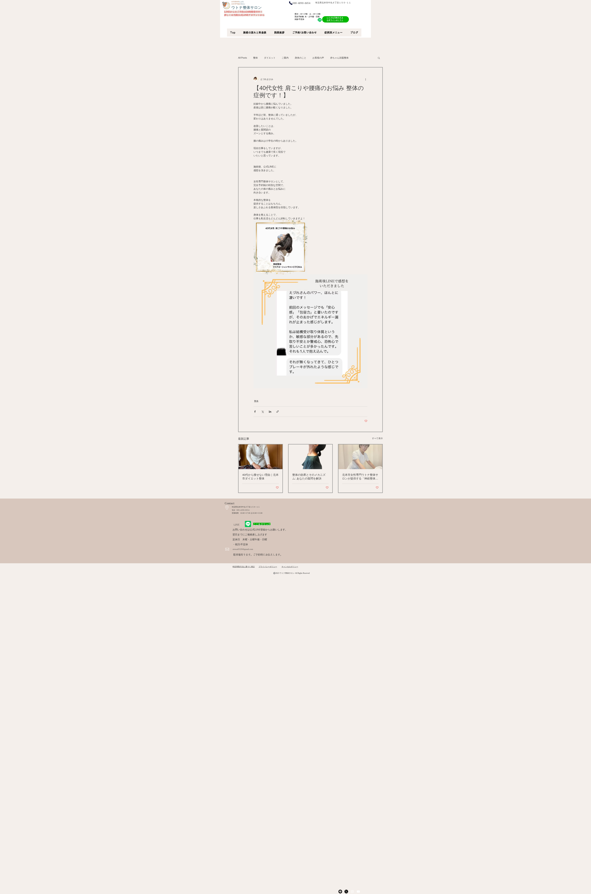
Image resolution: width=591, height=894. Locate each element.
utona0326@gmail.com (243, 549)
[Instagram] (352, 891)
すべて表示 (377, 438)
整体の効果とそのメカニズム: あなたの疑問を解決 (309, 476)
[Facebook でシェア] (254, 411)
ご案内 (285, 57)
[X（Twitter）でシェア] (262, 411)
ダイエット (269, 57)
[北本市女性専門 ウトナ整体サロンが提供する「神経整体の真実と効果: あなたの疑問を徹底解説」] (360, 456)
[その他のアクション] (365, 79)
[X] (346, 891)
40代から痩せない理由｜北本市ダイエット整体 (260, 476)
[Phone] (291, 3)
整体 (255, 57)
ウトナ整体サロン (246, 8)
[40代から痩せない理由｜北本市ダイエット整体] (260, 456)
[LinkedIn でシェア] (270, 411)
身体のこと (300, 57)
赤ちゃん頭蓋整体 (339, 57)
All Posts (242, 57)
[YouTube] (358, 891)
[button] (378, 58)
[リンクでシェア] (277, 411)
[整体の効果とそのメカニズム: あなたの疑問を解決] (310, 456)
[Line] (340, 891)
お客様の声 (318, 57)
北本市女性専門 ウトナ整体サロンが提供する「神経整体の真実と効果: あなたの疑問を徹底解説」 (360, 476)
